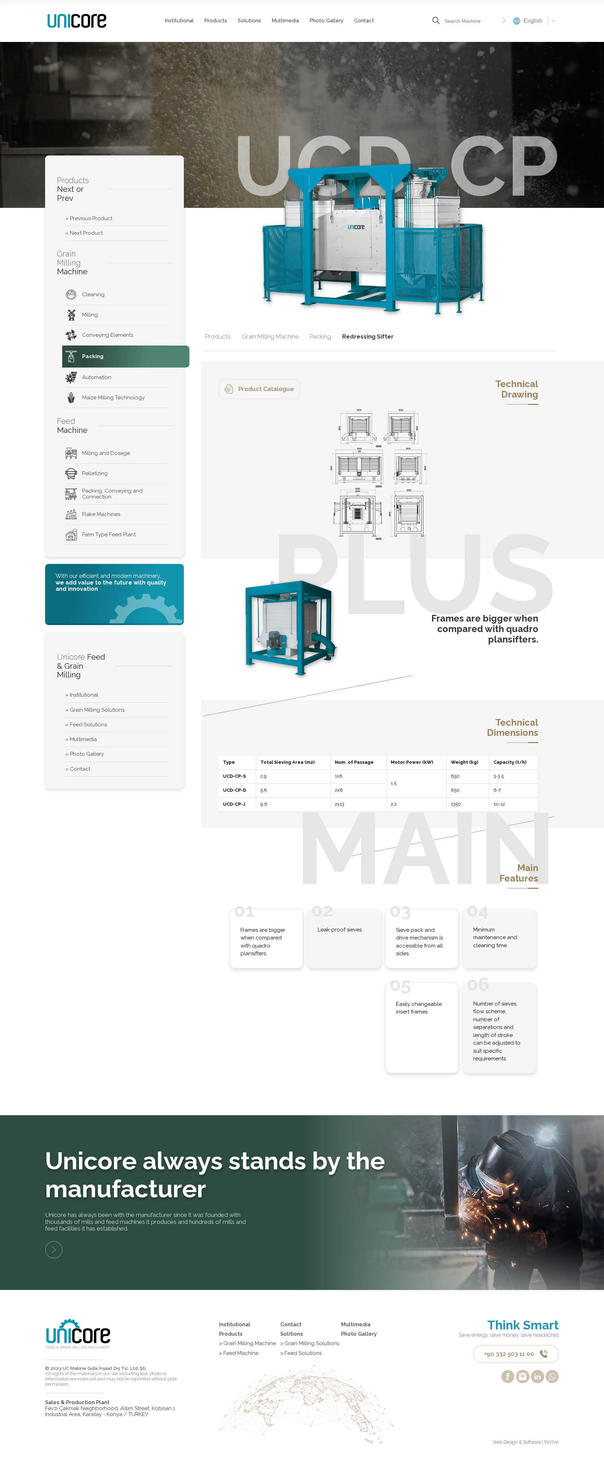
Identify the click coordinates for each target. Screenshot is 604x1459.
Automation (96, 377)
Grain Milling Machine (270, 336)
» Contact (77, 769)
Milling (90, 315)
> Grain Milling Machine (247, 1344)
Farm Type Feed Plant (109, 534)
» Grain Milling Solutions (94, 710)
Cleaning (93, 294)
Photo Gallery (326, 20)
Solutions (249, 20)
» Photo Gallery (84, 754)
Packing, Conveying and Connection (112, 494)
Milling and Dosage (106, 453)
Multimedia (285, 20)
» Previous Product (88, 218)
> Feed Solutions (301, 1353)
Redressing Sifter (368, 336)
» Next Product (84, 233)
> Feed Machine (238, 1353)
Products (215, 20)
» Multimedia (81, 739)
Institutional (179, 20)
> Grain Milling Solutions (309, 1344)
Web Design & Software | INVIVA (526, 1442)
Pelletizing (95, 473)
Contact (364, 20)
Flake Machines (101, 514)
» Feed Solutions (86, 724)
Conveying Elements (107, 335)
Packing (92, 356)
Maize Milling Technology (113, 397)
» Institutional (81, 695)
